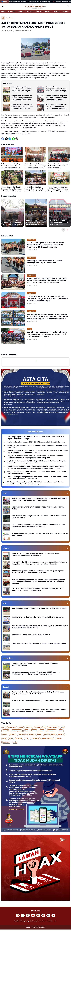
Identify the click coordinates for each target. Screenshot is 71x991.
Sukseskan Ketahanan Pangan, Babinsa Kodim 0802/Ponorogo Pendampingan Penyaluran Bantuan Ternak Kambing (35, 673)
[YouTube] (33, 915)
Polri (29, 329)
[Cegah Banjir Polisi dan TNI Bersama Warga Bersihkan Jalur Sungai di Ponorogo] (6, 98)
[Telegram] (9, 138)
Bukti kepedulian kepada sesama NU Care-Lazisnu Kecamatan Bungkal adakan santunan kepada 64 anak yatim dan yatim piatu (39, 711)
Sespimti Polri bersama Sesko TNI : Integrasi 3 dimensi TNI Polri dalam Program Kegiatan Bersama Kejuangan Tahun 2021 (36, 462)
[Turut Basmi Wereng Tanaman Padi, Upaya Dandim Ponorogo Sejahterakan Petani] (6, 666)
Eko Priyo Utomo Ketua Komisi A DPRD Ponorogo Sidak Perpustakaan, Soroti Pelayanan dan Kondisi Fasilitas (38, 589)
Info (56, 921)
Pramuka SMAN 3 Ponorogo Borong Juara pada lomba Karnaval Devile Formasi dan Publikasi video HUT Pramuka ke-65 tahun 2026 (47, 280)
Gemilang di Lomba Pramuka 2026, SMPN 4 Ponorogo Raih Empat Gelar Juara (34, 2)
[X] (6, 138)
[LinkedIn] (48, 915)
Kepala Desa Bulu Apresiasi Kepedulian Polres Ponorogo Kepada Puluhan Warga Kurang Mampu (22, 106)
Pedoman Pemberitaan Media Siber (41, 921)
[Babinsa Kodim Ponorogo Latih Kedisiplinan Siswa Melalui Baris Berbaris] (6, 611)
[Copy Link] (16, 138)
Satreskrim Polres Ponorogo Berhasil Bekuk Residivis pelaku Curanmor (58, 166)
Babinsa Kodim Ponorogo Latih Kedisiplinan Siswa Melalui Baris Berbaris (39, 608)
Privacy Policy (24, 921)
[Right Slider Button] (69, 11)
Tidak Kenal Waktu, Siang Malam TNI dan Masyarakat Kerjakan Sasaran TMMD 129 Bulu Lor (39, 517)
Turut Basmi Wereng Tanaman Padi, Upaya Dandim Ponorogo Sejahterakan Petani (35, 664)
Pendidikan (29, 11)
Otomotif (66, 11)
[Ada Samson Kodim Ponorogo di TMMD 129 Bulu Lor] (6, 637)
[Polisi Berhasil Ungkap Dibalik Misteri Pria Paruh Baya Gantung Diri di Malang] (35, 177)
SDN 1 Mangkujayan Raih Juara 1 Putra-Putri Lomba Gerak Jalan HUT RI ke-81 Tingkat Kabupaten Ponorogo (35, 438)
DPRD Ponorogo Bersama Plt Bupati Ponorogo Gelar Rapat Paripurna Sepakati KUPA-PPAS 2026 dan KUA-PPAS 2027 (38, 572)
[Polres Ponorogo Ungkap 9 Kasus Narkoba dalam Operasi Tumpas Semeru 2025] (12, 154)
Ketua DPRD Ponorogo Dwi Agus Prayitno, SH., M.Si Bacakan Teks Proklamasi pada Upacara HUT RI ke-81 (36, 554)
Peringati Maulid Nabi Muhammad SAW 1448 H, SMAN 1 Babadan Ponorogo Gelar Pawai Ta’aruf (37, 446)
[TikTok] (43, 915)
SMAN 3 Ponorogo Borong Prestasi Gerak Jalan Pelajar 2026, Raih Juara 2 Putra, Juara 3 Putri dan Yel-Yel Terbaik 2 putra (47, 334)
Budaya (20, 11)
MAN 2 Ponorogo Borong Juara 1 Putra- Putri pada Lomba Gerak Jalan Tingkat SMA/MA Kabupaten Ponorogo (36, 473)
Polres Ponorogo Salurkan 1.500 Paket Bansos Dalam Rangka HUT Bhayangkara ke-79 (22, 89)
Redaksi (16, 921)
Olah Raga (56, 11)
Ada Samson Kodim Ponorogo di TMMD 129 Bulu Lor (31, 635)
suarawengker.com (39, 927)
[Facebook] (2, 138)
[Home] (3, 18)
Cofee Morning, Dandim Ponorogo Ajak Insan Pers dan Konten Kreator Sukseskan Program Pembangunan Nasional (38, 526)
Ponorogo (11, 11)
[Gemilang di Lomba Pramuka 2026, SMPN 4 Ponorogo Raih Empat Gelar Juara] (13, 265)
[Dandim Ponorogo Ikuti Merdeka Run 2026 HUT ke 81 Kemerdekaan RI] (6, 620)
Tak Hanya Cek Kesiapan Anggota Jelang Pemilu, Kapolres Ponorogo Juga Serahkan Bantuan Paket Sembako (38, 693)
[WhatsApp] (13, 138)
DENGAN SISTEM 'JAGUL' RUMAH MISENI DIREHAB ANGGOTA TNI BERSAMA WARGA (38, 508)
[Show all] (67, 493)
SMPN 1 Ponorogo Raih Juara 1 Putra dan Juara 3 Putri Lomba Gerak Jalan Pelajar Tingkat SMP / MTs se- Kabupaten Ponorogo (37, 452)
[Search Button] (68, 6)
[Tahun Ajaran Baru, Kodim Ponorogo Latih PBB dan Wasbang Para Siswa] (6, 646)
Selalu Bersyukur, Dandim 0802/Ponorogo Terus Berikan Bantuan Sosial (39, 701)
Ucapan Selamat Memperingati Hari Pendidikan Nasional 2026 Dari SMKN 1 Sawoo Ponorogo (40, 534)
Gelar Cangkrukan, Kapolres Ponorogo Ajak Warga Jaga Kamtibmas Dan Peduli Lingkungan (56, 98)
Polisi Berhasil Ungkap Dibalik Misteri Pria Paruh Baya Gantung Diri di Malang (35, 189)
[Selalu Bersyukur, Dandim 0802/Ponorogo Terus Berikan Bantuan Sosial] (6, 703)
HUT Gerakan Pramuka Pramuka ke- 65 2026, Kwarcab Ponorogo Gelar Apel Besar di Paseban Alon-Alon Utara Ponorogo (47, 298)
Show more (35, 349)
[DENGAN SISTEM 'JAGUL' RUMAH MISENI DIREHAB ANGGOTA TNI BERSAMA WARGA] (6, 510)
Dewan (47, 11)
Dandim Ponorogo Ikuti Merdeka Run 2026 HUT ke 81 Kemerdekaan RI (38, 617)
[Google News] (38, 915)
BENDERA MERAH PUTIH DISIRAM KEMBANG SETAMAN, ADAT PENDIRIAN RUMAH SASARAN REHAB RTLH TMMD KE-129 (40, 627)
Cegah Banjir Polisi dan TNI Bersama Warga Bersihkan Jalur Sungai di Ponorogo (22, 98)
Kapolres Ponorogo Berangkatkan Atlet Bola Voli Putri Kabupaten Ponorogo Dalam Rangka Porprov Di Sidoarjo (56, 89)
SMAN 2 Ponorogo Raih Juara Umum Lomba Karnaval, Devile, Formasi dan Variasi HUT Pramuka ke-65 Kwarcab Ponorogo (45, 245)
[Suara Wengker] (35, 6)
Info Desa (39, 11)
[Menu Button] (2, 6)
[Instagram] (28, 915)
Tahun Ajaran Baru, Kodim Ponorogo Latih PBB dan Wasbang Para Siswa (39, 643)
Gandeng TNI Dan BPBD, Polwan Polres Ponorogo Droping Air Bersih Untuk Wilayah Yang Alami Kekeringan (12, 222)
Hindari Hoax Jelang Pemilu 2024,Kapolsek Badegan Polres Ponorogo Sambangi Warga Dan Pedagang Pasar (56, 106)
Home (3, 11)
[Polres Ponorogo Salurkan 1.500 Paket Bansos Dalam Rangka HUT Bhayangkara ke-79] (6, 89)
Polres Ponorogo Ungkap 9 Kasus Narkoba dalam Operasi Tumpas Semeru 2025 (11, 166)
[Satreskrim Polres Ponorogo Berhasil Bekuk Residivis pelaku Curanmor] (59, 154)
